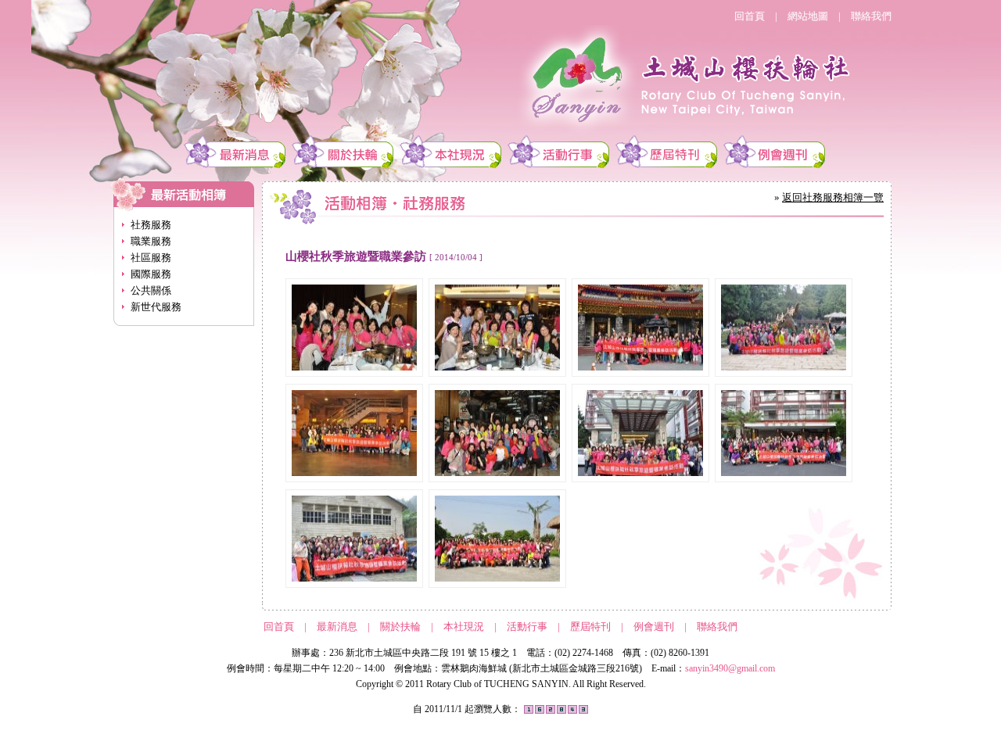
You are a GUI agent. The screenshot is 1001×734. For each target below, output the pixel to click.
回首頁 (749, 16)
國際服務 (151, 274)
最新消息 (337, 626)
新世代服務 (156, 307)
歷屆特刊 (590, 626)
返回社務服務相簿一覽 (833, 197)
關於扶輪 (400, 626)
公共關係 (151, 290)
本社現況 (463, 626)
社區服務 (151, 257)
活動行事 (527, 626)
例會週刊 (653, 626)
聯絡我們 (871, 16)
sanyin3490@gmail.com (730, 668)
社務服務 (151, 225)
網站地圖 (808, 16)
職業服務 (151, 241)
